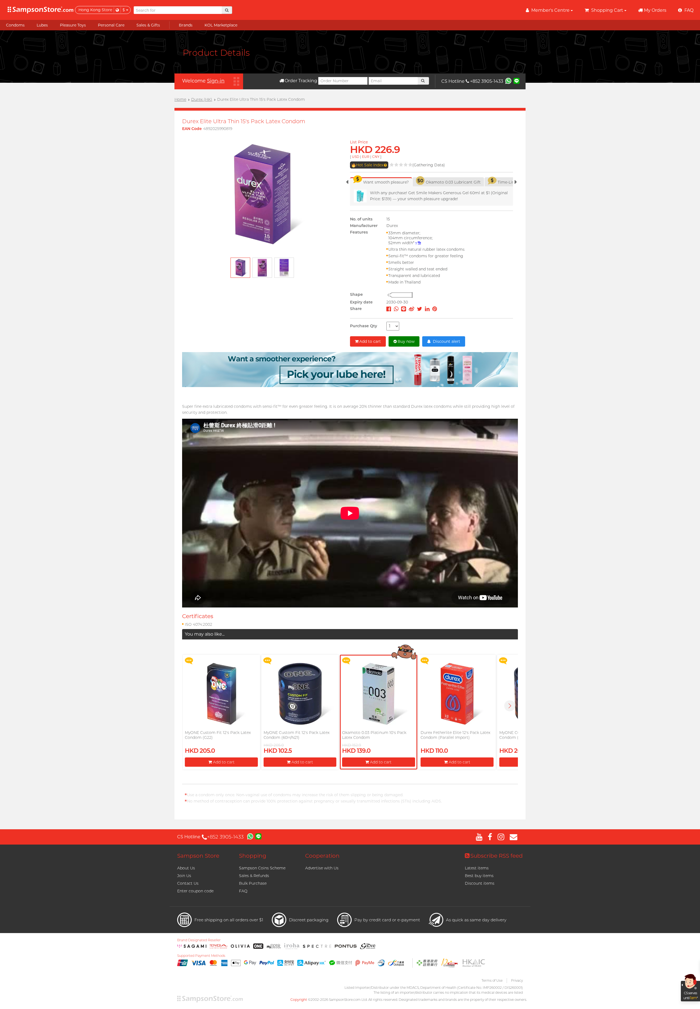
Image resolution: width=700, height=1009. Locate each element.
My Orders (655, 10)
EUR (365, 157)
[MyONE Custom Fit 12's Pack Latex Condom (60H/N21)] (300, 693)
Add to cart (370, 341)
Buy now (406, 341)
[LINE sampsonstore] (517, 80)
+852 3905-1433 (486, 81)
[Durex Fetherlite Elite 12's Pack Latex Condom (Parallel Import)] (457, 693)
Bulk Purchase (253, 883)
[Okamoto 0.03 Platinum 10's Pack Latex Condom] (378, 693)
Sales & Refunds (254, 875)
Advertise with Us (322, 868)
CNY (376, 157)
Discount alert (446, 341)
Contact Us (188, 883)
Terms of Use (492, 980)
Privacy (517, 980)
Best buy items (479, 875)
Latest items (477, 868)
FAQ (243, 891)
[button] (509, 705)
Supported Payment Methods (201, 955)
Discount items (479, 883)
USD (355, 157)
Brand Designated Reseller (199, 940)
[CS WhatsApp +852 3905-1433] (508, 80)
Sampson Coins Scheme (262, 868)
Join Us (184, 875)
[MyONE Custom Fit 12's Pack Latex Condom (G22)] (221, 693)
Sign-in (215, 81)
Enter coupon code (195, 891)
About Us (186, 868)
